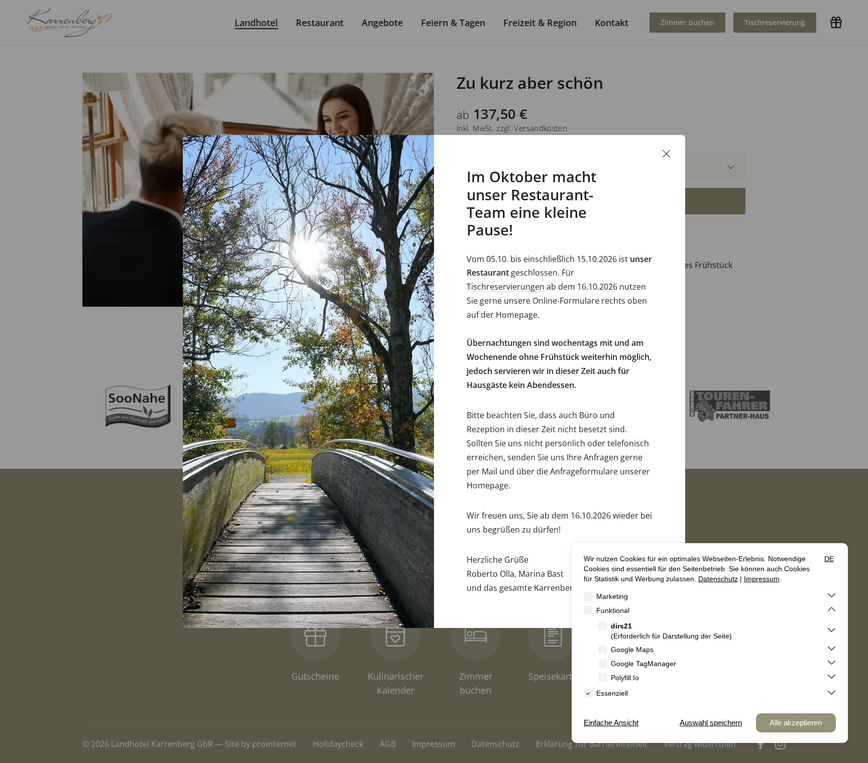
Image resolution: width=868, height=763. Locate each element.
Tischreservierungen (506, 286)
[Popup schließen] (666, 154)
